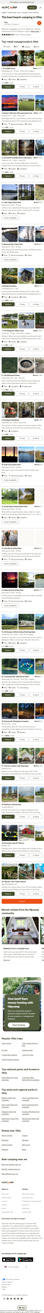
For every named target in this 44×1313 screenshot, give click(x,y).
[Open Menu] (40, 8)
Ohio (19, 12)
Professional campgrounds (31, 1201)
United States (12, 12)
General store (6, 1197)
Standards (25, 1208)
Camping (25, 12)
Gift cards (5, 1194)
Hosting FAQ (26, 1212)
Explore (4, 12)
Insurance (25, 1205)
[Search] (39, 23)
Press (4, 1208)
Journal (4, 1201)
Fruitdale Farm (23, 948)
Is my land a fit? (27, 1197)
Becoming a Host (28, 1194)
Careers (4, 1205)
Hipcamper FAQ (7, 1212)
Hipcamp (13, 29)
